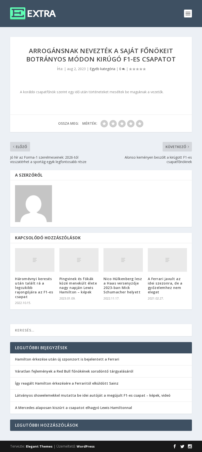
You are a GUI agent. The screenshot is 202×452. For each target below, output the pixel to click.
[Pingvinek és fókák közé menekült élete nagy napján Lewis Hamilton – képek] (79, 260)
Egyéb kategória (102, 68)
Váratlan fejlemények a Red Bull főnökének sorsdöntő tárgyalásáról (74, 371)
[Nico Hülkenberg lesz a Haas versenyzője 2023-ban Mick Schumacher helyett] (123, 260)
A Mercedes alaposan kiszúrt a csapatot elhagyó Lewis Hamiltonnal (73, 407)
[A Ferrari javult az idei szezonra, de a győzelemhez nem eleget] (167, 260)
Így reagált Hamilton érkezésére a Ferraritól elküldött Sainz (66, 383)
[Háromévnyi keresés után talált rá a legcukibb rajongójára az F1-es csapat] (34, 260)
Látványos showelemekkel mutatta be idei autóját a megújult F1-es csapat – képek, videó (92, 395)
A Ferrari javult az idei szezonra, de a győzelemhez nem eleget (165, 285)
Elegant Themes (39, 446)
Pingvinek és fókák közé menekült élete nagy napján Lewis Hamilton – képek (78, 285)
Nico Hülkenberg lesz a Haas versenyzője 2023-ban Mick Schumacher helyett (122, 285)
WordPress (86, 446)
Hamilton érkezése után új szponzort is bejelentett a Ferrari (67, 359)
